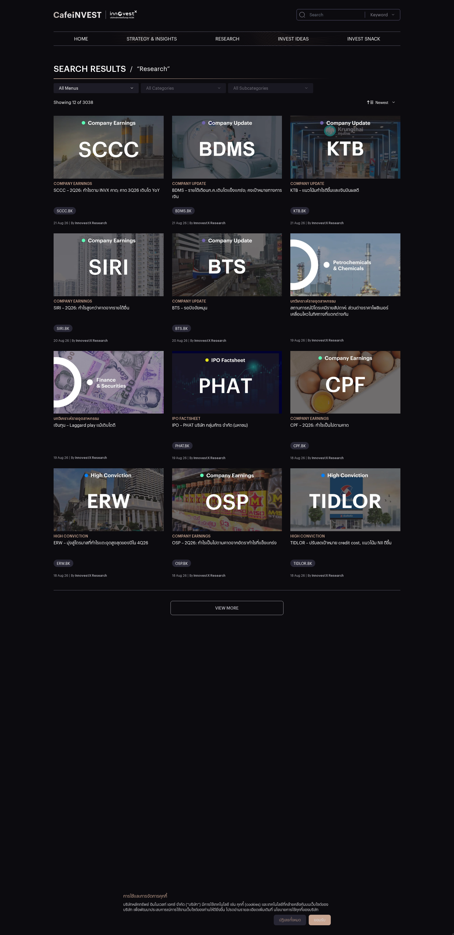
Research (227, 38)
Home (81, 38)
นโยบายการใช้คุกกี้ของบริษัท (296, 909)
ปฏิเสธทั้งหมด (290, 919)
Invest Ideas (293, 38)
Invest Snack (363, 38)
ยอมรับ (320, 919)
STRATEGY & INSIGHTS (152, 38)
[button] (109, 203)
